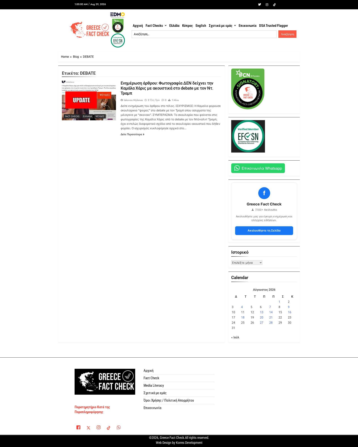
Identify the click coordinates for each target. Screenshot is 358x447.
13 (261, 312)
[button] (156, 25)
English (201, 25)
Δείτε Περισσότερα (131, 134)
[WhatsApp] (118, 428)
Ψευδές (99, 116)
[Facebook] (252, 4)
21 (271, 317)
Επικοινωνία (247, 25)
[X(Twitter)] (88, 428)
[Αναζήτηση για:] (204, 34)
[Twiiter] (259, 4)
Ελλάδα (174, 25)
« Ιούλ (235, 337)
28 (271, 322)
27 (261, 322)
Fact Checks (154, 25)
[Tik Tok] (274, 4)
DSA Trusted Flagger (273, 25)
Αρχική (138, 25)
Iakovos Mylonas (133, 100)
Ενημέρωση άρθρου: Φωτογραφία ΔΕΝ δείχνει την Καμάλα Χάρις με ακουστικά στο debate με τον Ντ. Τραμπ (167, 88)
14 (271, 312)
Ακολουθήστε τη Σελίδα (264, 230)
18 (242, 317)
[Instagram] (267, 4)
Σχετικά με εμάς (220, 25)
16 (289, 312)
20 (261, 317)
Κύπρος (187, 25)
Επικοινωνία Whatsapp (262, 168)
